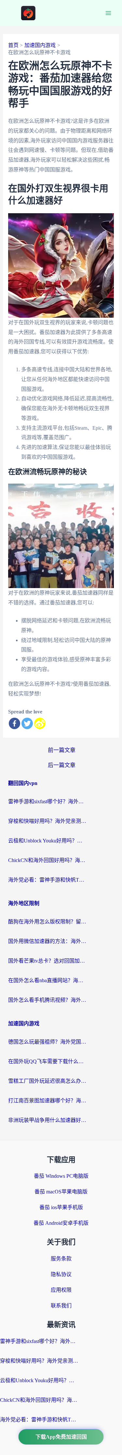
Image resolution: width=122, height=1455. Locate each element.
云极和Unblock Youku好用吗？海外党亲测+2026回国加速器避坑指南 (47, 840)
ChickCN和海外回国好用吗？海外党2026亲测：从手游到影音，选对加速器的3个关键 (47, 860)
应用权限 (61, 1290)
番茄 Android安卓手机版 (61, 1223)
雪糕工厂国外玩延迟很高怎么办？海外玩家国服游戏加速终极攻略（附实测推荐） (47, 1081)
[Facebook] (14, 723)
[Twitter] (27, 723)
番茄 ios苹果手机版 (61, 1207)
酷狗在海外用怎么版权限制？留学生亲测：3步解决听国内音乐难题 (47, 921)
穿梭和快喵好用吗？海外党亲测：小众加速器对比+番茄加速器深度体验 (47, 821)
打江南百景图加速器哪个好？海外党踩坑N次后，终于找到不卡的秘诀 (47, 1100)
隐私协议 (61, 1274)
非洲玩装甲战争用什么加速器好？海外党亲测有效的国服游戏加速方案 (47, 1120)
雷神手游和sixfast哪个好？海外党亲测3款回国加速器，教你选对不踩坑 (47, 801)
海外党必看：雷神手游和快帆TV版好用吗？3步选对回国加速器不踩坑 (47, 880)
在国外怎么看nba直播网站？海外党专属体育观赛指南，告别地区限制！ (47, 980)
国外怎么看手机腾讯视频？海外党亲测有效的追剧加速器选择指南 (47, 1000)
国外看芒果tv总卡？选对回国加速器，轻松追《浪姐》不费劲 (47, 961)
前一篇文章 (61, 750)
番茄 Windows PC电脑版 (61, 1176)
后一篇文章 (61, 765)
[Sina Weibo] (40, 723)
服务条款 (61, 1258)
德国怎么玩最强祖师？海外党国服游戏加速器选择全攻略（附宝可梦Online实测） (47, 1042)
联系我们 (61, 1305)
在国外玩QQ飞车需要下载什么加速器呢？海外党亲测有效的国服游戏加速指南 (47, 1061)
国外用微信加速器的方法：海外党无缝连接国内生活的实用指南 (47, 941)
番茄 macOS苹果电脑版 (61, 1191)
